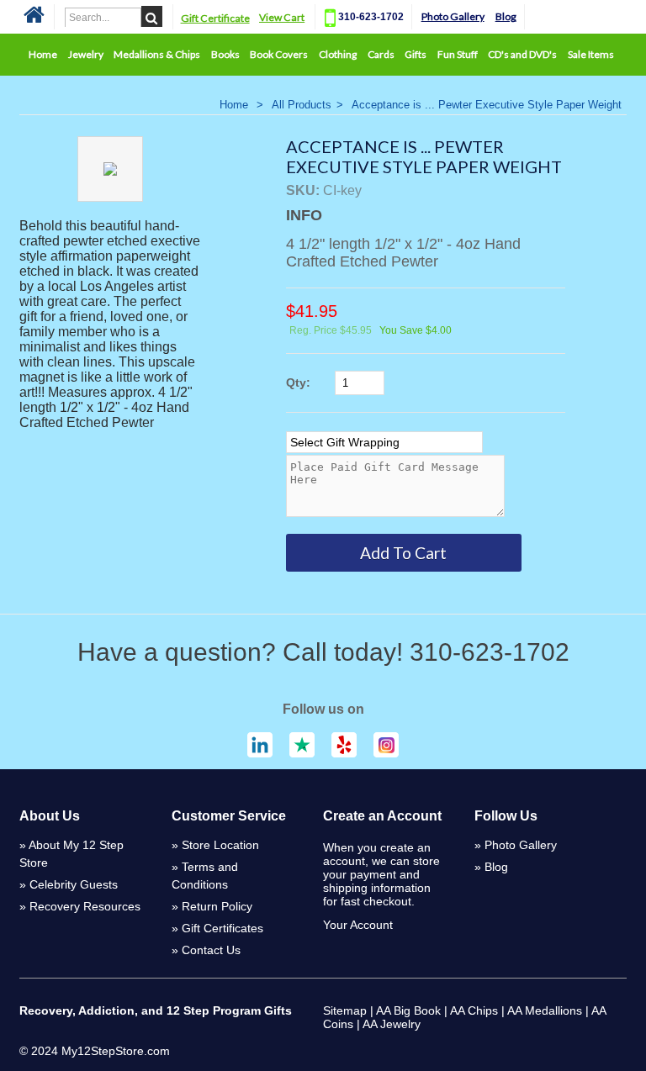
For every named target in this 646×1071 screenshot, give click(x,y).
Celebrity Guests (73, 884)
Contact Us (211, 950)
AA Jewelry (392, 1024)
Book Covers (279, 54)
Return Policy (217, 906)
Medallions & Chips (157, 54)
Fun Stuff (457, 54)
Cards (381, 54)
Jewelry (85, 54)
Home (43, 54)
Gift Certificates (222, 928)
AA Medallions (544, 1010)
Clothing (338, 54)
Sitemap (345, 1010)
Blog (505, 16)
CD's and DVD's (522, 54)
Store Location (220, 845)
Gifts (415, 54)
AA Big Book (408, 1010)
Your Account (358, 924)
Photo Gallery (452, 16)
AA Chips (474, 1010)
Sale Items (591, 54)
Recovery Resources (84, 906)
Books (225, 54)
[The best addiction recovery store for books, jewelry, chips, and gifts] (34, 21)
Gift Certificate (215, 18)
